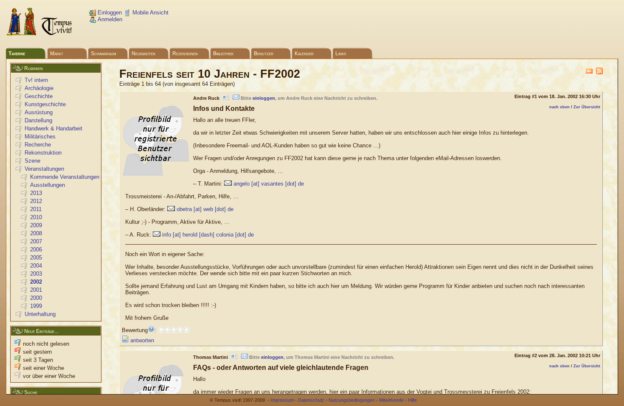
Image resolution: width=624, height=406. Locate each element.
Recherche (38, 144)
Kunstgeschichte (45, 104)
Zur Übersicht (586, 107)
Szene (32, 161)
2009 (36, 225)
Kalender (304, 53)
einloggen (264, 98)
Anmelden (109, 19)
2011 (36, 209)
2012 (36, 201)
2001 (36, 290)
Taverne (16, 53)
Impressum (282, 400)
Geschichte (39, 96)
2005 (36, 257)
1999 (36, 306)
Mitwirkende (391, 400)
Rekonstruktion (43, 152)
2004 (36, 265)
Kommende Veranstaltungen (64, 177)
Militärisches (40, 136)
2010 (36, 217)
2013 (36, 193)
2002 (36, 282)
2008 (36, 233)
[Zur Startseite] (39, 34)
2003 (36, 274)
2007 (36, 241)
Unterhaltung (40, 314)
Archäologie (39, 88)
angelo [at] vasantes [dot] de (268, 183)
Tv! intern (36, 80)
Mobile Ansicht (150, 12)
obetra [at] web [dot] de (205, 209)
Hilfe (412, 400)
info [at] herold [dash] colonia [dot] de (208, 234)
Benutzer (263, 53)
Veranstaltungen (44, 169)
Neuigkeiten (143, 53)
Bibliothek (223, 53)
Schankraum (103, 53)
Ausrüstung (39, 112)
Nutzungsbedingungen (352, 400)
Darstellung (38, 120)
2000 (36, 298)
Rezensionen (185, 53)
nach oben (559, 107)
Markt (56, 53)
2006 (36, 249)
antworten (141, 340)
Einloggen (109, 12)
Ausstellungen (47, 185)
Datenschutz (311, 400)
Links (340, 53)
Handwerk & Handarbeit (53, 128)
